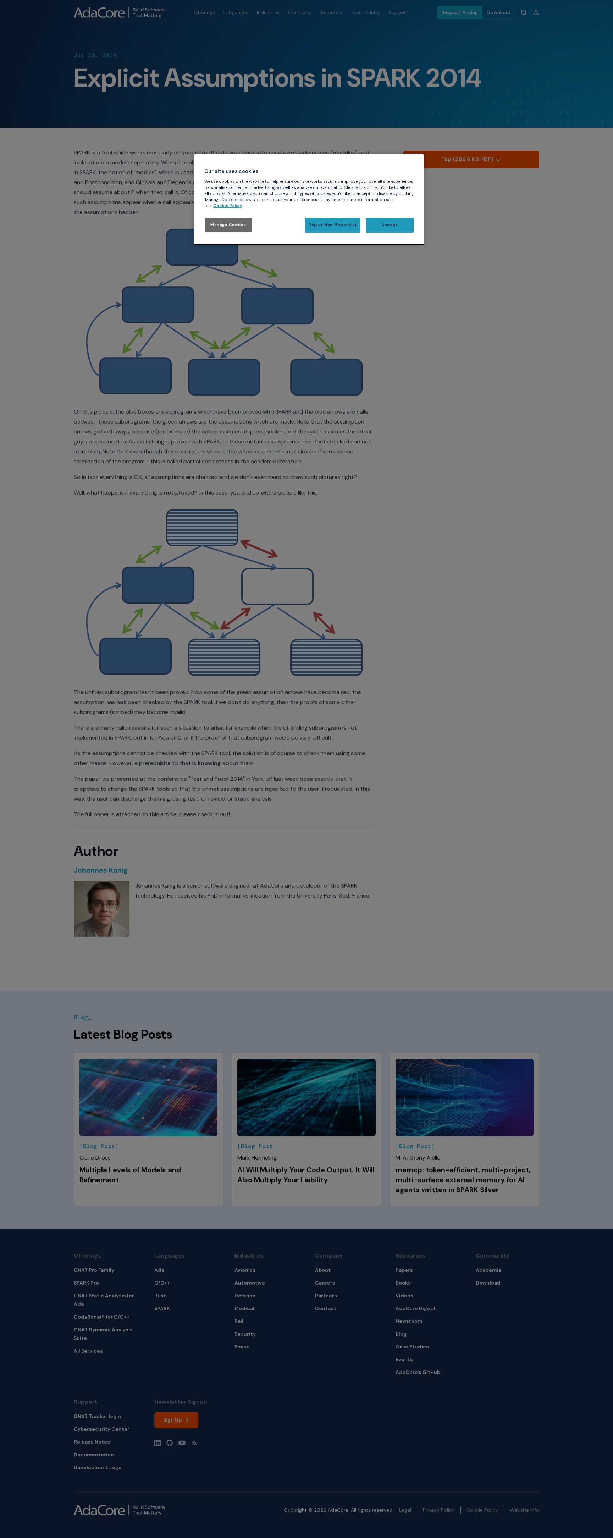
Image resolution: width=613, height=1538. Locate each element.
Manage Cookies (228, 225)
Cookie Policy (227, 205)
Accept (389, 225)
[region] (309, 199)
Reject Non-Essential (332, 225)
